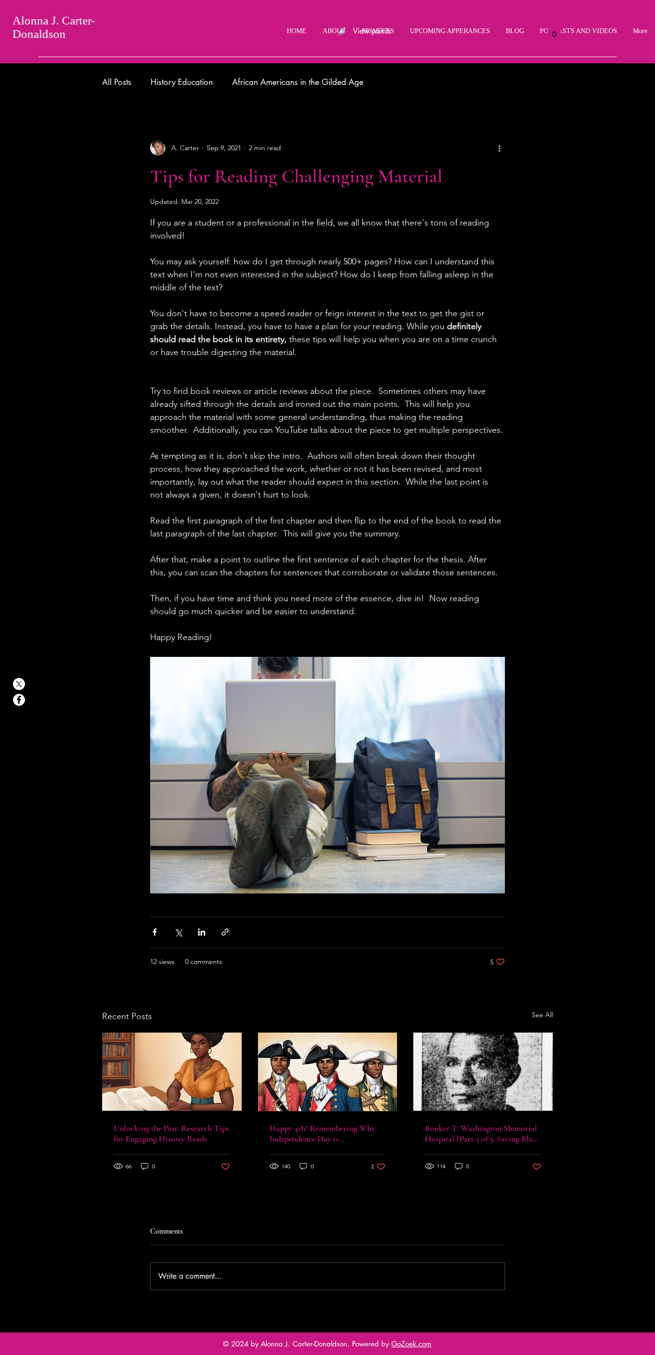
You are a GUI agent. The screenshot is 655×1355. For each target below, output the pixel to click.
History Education (182, 82)
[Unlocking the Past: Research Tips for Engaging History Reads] (172, 1072)
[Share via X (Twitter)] (178, 932)
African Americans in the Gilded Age (297, 82)
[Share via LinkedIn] (201, 932)
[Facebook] (19, 700)
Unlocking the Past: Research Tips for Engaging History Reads (171, 1133)
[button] (554, 31)
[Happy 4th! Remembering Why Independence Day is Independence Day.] (328, 1072)
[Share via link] (225, 932)
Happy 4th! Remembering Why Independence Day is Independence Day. (322, 1133)
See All (542, 1014)
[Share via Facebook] (154, 932)
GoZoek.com (411, 1343)
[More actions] (499, 148)
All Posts (116, 82)
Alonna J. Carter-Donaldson (53, 27)
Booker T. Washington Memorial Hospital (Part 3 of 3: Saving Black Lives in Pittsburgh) (483, 1133)
